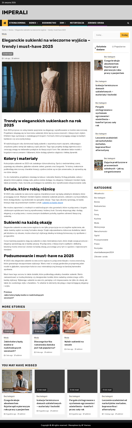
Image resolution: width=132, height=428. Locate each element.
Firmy (96, 214)
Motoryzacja (77, 23)
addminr (16, 58)
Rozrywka (98, 248)
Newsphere (73, 425)
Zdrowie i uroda (96, 23)
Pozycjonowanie (101, 240)
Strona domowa (17, 23)
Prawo (97, 244)
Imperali (15, 12)
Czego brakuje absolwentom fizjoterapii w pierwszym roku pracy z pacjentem (114, 66)
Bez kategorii (109, 57)
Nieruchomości (100, 231)
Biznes (32, 23)
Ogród (96, 235)
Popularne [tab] (119, 46)
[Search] (128, 23)
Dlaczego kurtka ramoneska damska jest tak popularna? (44, 344)
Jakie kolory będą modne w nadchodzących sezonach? (24, 295)
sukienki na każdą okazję (52, 203)
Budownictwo (49, 23)
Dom (62, 23)
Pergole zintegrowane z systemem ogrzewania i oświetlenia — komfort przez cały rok (106, 116)
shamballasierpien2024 (104, 252)
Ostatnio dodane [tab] (101, 48)
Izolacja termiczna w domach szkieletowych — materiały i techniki (49, 403)
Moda (4, 34)
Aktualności (99, 193)
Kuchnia (97, 219)
